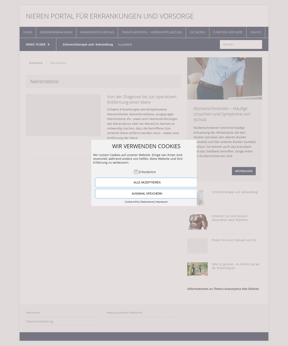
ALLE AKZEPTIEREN (147, 182)
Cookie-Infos (132, 201)
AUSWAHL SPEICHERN (147, 193)
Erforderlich (147, 172)
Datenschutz (147, 201)
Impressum (162, 201)
